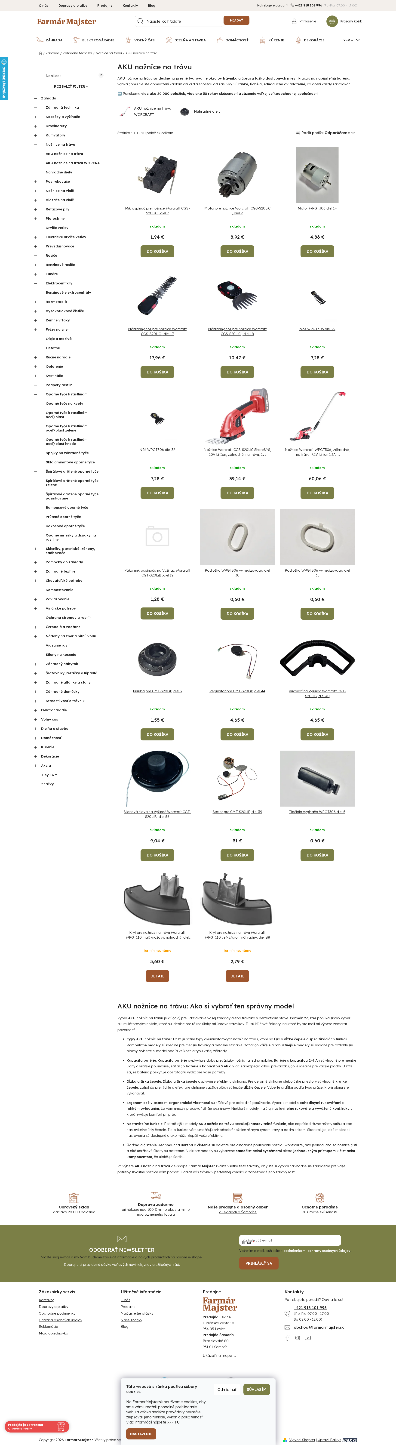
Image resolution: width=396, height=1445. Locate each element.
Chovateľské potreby (64, 580)
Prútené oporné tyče (63, 517)
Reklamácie (48, 1326)
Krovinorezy (56, 126)
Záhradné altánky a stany (68, 682)
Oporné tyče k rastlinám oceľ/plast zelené (67, 428)
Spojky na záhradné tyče (67, 453)
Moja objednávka (53, 1333)
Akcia (46, 765)
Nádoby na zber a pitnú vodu (71, 636)
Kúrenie (47, 747)
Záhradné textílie (60, 571)
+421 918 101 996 (308, 5)
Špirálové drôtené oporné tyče (72, 471)
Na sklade (74, 76)
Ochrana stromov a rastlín (69, 617)
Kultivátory (55, 135)
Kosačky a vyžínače (63, 116)
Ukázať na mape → (220, 1355)
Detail (157, 976)
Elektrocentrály (59, 283)
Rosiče (51, 255)
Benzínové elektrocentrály (68, 292)
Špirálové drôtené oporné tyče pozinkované (72, 496)
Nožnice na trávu (60, 144)
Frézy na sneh (58, 329)
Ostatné (53, 348)
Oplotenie (54, 366)
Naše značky (131, 1320)
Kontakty (130, 5)
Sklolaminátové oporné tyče (70, 462)
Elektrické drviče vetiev (66, 237)
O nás (43, 5)
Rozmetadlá (56, 301)
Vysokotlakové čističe (65, 311)
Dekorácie (50, 756)
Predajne (105, 5)
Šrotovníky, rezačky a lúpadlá (71, 673)
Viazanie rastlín (59, 645)
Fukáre (52, 274)
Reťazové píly (57, 209)
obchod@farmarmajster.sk (319, 1327)
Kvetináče (54, 375)
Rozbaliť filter (69, 86)
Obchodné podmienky (57, 1313)
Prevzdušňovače (60, 246)
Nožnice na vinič (60, 190)
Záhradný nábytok (62, 664)
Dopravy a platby (72, 5)
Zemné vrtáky (58, 320)
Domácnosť (51, 738)
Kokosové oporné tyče (65, 526)
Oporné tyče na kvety (64, 403)
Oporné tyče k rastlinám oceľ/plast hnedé (67, 441)
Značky (47, 784)
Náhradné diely (59, 172)
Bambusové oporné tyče (67, 507)
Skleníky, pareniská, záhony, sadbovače (70, 550)
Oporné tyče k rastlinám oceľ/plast (67, 414)
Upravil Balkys (329, 1440)
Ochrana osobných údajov (60, 1320)
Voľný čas (49, 719)
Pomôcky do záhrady (64, 562)
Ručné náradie (58, 357)
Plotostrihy (55, 218)
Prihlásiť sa (259, 1263)
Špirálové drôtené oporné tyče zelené (72, 482)
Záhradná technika (62, 107)
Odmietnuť (227, 1389)
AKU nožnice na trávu (64, 153)
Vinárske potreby (61, 608)
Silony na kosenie (61, 654)
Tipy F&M (49, 775)
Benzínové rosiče (60, 264)
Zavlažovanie (57, 599)
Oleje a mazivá (59, 338)
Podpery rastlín (59, 385)
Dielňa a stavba (54, 728)
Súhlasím (257, 1389)
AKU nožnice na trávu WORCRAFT (75, 163)
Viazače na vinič (60, 200)
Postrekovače (58, 181)
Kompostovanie (59, 590)
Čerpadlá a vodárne (63, 627)
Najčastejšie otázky (137, 1313)
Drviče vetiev (57, 227)
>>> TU (173, 1422)
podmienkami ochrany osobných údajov (316, 1251)
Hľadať (236, 20)
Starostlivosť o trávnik (65, 701)
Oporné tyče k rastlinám (67, 394)
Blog (151, 5)
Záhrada (48, 98)
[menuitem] (52, 40)
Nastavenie (141, 1434)
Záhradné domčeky (63, 691)
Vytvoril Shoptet (302, 1440)
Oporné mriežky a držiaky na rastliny (71, 537)
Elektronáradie (54, 710)
